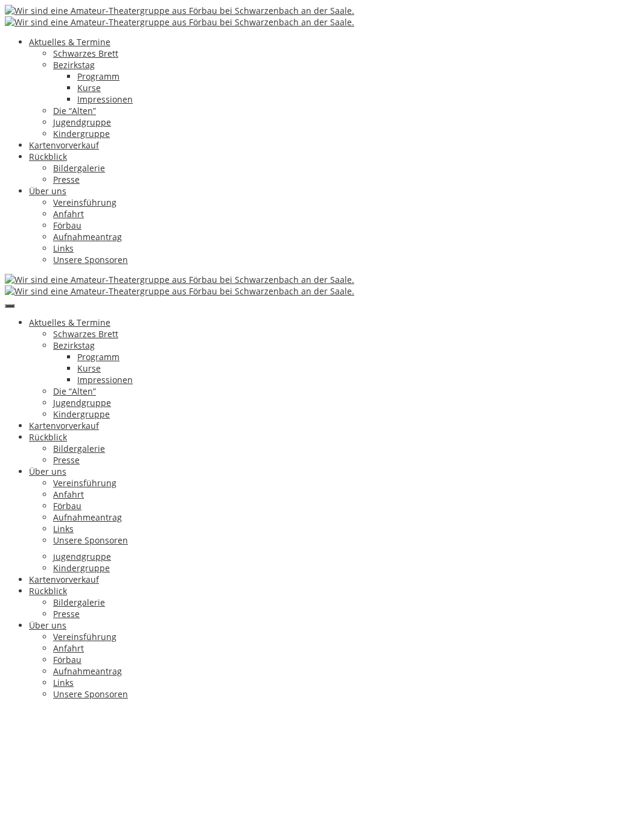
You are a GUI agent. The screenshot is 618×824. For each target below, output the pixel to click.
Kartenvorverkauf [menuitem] (64, 579)
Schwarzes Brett (85, 53)
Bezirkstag (74, 65)
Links (63, 248)
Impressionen (105, 99)
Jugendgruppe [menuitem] (82, 556)
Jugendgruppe (82, 122)
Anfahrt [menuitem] (68, 648)
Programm (98, 76)
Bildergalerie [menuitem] (79, 602)
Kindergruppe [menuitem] (81, 568)
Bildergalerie (79, 168)
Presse (66, 179)
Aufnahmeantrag (87, 236)
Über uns (47, 191)
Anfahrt (68, 214)
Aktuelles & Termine (69, 42)
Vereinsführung (84, 202)
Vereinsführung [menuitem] (84, 636)
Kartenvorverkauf (64, 145)
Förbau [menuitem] (67, 659)
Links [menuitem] (63, 682)
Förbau (67, 225)
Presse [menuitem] (66, 614)
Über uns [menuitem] (47, 625)
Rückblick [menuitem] (48, 591)
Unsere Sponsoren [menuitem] (90, 694)
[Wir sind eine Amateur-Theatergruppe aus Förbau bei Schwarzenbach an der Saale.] (179, 10)
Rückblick (48, 156)
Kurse (89, 87)
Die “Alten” (74, 110)
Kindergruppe (81, 133)
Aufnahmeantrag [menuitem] (87, 671)
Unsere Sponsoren (90, 259)
